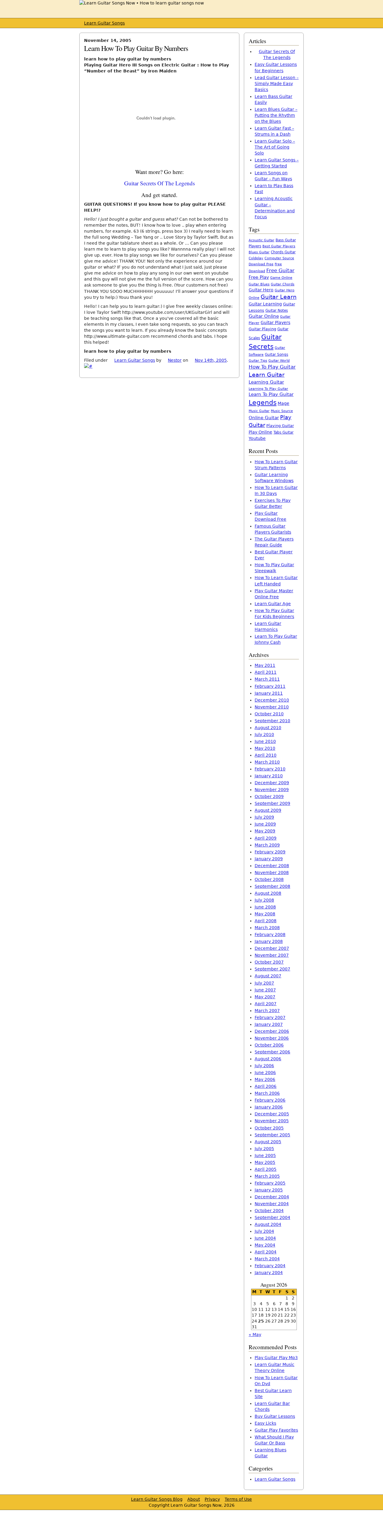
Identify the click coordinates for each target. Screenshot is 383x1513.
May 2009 (265, 831)
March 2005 (267, 1176)
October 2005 (269, 1128)
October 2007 (269, 962)
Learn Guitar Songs (104, 23)
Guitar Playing (262, 329)
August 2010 (268, 727)
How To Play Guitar (272, 367)
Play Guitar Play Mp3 (276, 1357)
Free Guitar (280, 270)
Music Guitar (259, 411)
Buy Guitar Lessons (275, 1416)
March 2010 (267, 762)
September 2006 (272, 1051)
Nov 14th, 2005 (211, 360)
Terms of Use (238, 1499)
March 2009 (267, 845)
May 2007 (265, 996)
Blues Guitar (259, 252)
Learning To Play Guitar (268, 389)
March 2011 (267, 679)
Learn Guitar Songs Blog (157, 1499)
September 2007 (272, 969)
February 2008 (270, 934)
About (193, 1499)
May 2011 (265, 665)
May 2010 (265, 748)
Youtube (257, 438)
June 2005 (265, 1155)
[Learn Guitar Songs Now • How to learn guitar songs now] (141, 3)
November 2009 (272, 789)
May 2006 (265, 1079)
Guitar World (279, 361)
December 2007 (272, 948)
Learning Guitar (266, 382)
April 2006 (265, 1086)
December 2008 (272, 865)
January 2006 (269, 1107)
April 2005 (265, 1169)
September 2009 (272, 803)
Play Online (260, 432)
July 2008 (264, 900)
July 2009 (264, 817)
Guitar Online (264, 316)
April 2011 (265, 672)
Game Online (281, 277)
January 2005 (269, 1190)
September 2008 (272, 886)
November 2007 (272, 955)
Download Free (261, 264)
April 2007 (265, 1003)
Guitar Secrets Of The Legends (159, 183)
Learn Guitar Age (273, 603)
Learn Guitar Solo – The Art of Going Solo (275, 147)
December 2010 (272, 700)
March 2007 (267, 1010)
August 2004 (268, 1224)
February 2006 (270, 1100)
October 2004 (269, 1210)
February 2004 (270, 1265)
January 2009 (269, 858)
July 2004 (264, 1231)
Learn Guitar (267, 374)
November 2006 (272, 1038)
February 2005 (270, 1183)
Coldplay (256, 258)
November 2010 (272, 707)
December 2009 (272, 782)
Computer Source (279, 258)
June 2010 (265, 741)
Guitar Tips (258, 360)
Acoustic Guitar (261, 240)
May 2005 (265, 1162)
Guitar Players (275, 322)
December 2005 (272, 1113)
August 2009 (268, 810)
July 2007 (264, 983)
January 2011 (269, 693)
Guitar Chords (282, 284)
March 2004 (267, 1258)
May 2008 (265, 913)
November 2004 (272, 1203)
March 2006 (267, 1093)
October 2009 (269, 796)
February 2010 (270, 769)
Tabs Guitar (283, 432)
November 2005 (272, 1120)
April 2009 (265, 838)
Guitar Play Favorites (276, 1430)
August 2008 (268, 893)
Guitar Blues (259, 284)
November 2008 (272, 872)
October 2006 (269, 1045)
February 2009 (270, 851)
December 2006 (272, 1031)
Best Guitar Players (278, 246)
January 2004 (269, 1272)
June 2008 (265, 907)
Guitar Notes (276, 310)
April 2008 (265, 920)
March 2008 (267, 927)
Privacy (212, 1499)
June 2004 (265, 1238)
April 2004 (265, 1252)
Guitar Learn (279, 296)
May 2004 (265, 1245)
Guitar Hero (261, 289)
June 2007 (265, 990)
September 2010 (272, 720)
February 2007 (270, 1017)
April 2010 (265, 755)
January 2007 (269, 1024)
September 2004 (272, 1217)
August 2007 (268, 975)
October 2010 (269, 713)
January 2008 (269, 941)
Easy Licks (265, 1423)
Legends (262, 402)
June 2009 (265, 824)
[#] (88, 366)
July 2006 (264, 1065)
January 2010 (269, 775)
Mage (283, 403)
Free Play (259, 277)
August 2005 (268, 1141)
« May (255, 1334)
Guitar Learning (265, 304)
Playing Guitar (280, 425)
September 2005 (272, 1134)
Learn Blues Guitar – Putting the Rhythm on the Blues (276, 115)
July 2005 (264, 1148)
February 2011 (270, 686)
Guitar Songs (276, 354)
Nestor (175, 360)
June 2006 (265, 1072)
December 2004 (272, 1196)
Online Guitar (264, 417)
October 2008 (269, 879)
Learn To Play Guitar (271, 394)
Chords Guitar (283, 252)
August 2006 (268, 1058)
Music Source (282, 411)
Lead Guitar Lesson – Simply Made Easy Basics (277, 83)
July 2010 (264, 734)
